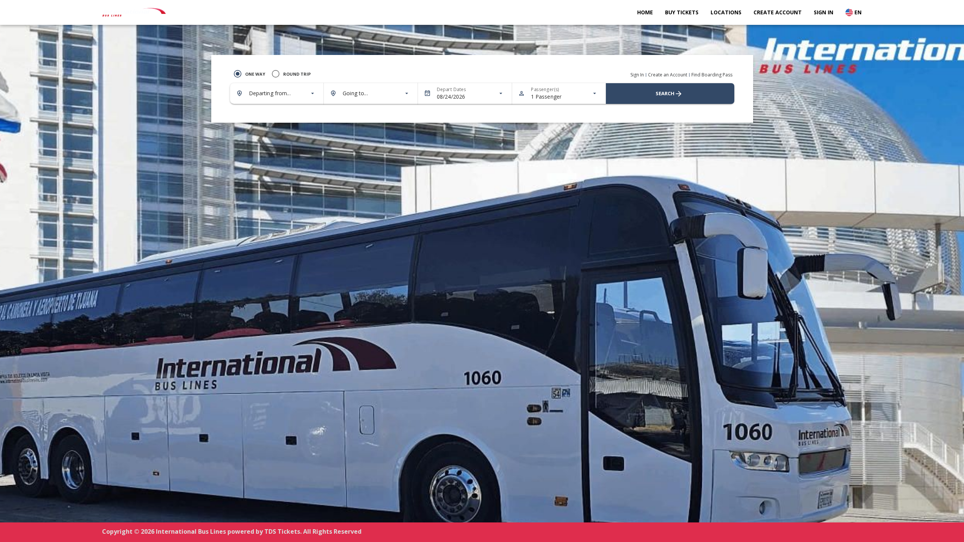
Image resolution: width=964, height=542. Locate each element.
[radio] (247, 73)
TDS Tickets (282, 531)
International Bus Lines (191, 531)
